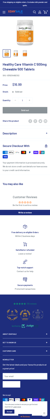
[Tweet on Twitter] (40, 121)
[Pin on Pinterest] (35, 121)
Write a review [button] (25, 212)
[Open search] (34, 12)
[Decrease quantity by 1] (15, 100)
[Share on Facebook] (30, 121)
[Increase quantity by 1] (29, 100)
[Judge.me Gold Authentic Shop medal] (12, 314)
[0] (45, 12)
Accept (9, 412)
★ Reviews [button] (25, 416)
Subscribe (11, 384)
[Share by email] (45, 121)
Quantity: (7, 100)
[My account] (39, 12)
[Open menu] (4, 12)
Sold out (25, 110)
